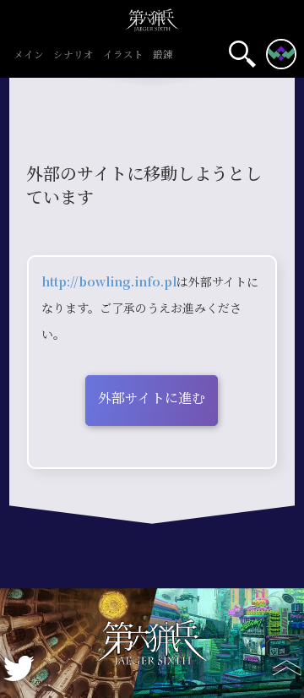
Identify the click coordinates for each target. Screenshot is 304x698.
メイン (29, 56)
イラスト (123, 56)
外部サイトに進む (151, 398)
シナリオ (73, 56)
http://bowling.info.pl (108, 282)
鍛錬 (163, 56)
